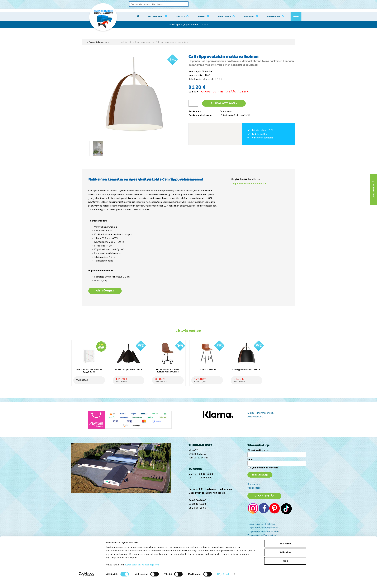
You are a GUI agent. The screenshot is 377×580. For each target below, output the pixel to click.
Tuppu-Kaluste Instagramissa (262, 527)
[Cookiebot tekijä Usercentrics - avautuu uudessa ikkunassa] (86, 574)
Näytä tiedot (224, 574)
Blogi (296, 16)
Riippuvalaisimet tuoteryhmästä (249, 183)
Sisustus (249, 16)
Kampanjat (273, 16)
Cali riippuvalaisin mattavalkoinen (172, 42)
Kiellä (285, 561)
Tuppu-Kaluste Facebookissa (262, 531)
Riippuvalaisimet (143, 42)
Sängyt (180, 16)
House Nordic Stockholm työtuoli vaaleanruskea (167, 370)
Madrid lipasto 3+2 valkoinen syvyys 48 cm (89, 370)
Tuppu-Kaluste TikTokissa (261, 523)
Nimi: (250, 458)
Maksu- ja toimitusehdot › (260, 412)
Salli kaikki (285, 543)
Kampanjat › (253, 484)
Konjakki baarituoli (207, 369)
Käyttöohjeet (105, 290)
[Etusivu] (137, 16)
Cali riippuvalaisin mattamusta (246, 369)
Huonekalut (155, 16)
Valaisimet (224, 16)
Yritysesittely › (254, 487)
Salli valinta (285, 552)
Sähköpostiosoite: (258, 450)
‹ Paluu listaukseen (98, 42)
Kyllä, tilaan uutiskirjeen (264, 467)
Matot (201, 16)
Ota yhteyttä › (264, 495)
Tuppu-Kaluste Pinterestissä (262, 535)
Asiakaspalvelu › (255, 416)
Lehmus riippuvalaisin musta (128, 369)
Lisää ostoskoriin (226, 103)
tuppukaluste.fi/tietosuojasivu (142, 564)
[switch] (154, 574)
